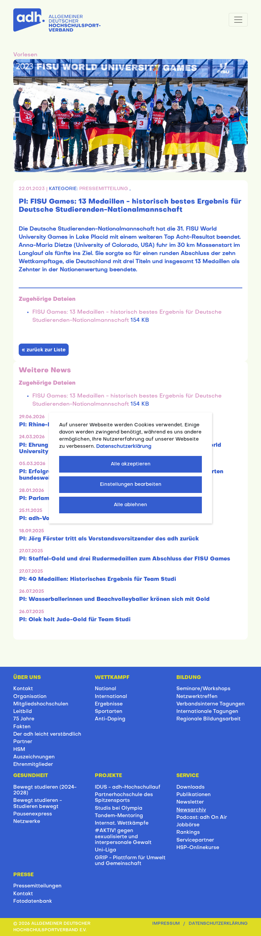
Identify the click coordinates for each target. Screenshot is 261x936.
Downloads (190, 787)
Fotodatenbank (32, 901)
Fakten (22, 726)
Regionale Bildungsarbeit (208, 719)
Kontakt (23, 688)
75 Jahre (23, 719)
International (111, 696)
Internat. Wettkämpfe (122, 823)
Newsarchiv (191, 810)
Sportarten (108, 711)
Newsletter (190, 802)
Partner (22, 741)
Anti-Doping (110, 719)
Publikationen (193, 794)
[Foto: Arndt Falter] (130, 115)
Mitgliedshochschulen (40, 704)
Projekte (108, 775)
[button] (25, 55)
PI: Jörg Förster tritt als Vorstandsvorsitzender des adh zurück (109, 539)
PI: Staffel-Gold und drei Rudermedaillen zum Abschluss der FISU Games (124, 559)
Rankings (188, 832)
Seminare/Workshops (203, 688)
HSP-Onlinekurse (197, 847)
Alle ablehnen (130, 505)
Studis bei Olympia (118, 808)
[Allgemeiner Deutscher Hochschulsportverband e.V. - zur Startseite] (57, 19)
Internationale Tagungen (207, 711)
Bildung (188, 677)
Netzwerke (26, 821)
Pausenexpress (32, 814)
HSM (19, 749)
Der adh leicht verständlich (47, 734)
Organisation (30, 696)
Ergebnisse (109, 704)
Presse (23, 875)
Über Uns (27, 677)
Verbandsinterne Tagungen (210, 704)
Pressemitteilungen (37, 886)
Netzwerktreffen (197, 696)
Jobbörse (187, 825)
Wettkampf (112, 677)
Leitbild (22, 711)
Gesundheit (30, 775)
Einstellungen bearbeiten (130, 484)
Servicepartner (195, 840)
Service (187, 775)
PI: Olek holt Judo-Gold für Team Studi (74, 620)
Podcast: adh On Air (201, 817)
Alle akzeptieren (131, 464)
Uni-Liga (105, 850)
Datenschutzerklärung (218, 924)
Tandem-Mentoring (119, 815)
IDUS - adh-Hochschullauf (127, 787)
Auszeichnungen (34, 757)
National (105, 688)
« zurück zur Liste (44, 350)
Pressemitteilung (104, 189)
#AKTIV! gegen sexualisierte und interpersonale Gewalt (123, 836)
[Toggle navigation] (238, 19)
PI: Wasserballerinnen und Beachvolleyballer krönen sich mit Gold (114, 599)
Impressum (166, 924)
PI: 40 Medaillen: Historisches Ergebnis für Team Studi (97, 579)
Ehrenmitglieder (33, 764)
